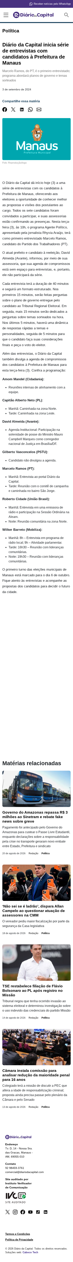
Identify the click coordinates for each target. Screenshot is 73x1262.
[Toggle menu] (5, 15)
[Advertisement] (36, 636)
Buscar (67, 15)
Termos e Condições (17, 1234)
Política (45, 853)
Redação (33, 853)
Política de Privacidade (19, 1239)
